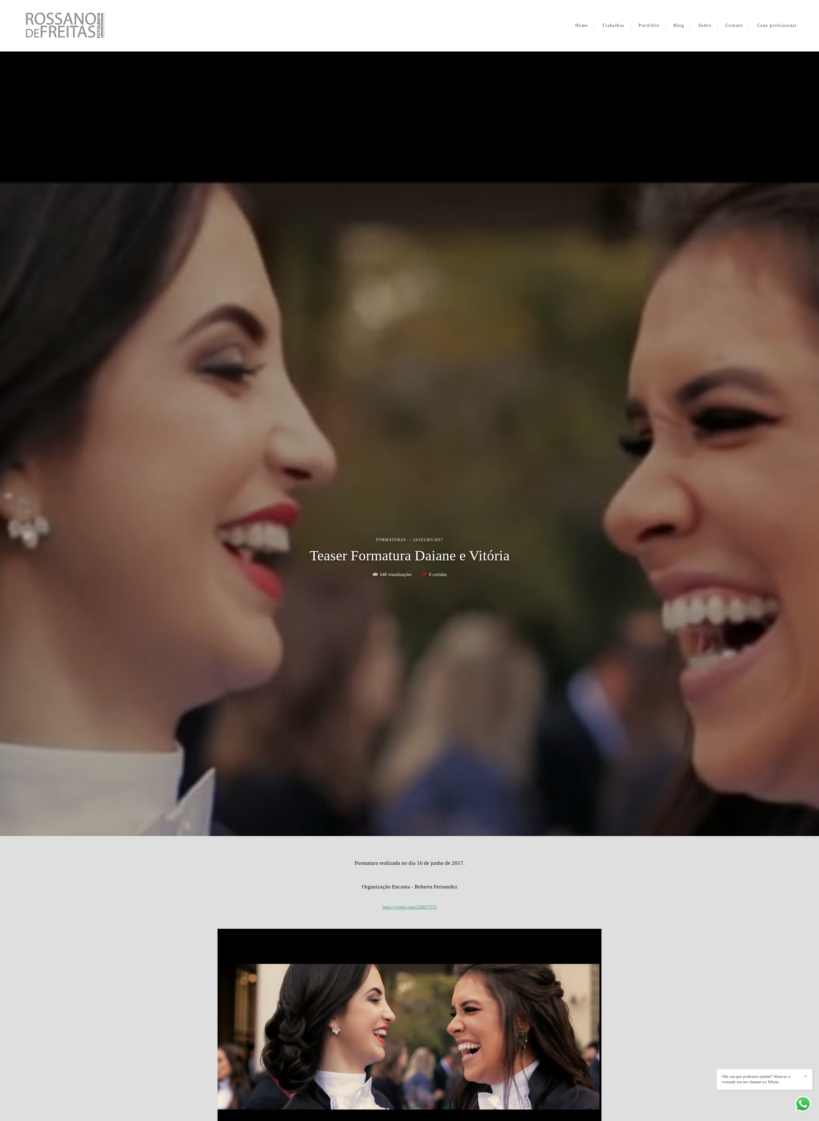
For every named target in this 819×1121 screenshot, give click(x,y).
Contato (734, 25)
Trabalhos (613, 25)
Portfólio (649, 25)
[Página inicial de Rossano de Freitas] (73, 26)
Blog (678, 25)
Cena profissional (777, 25)
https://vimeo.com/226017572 (410, 907)
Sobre (705, 25)
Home (581, 25)
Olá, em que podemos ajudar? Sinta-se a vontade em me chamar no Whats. (756, 1079)
